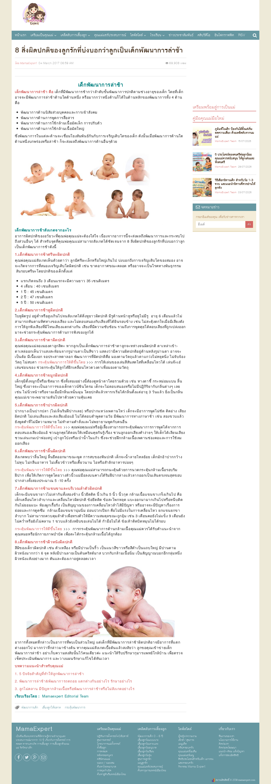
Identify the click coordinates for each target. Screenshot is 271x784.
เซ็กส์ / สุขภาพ (186, 740)
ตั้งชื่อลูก (101, 748)
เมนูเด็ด (182, 744)
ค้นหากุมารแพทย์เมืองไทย (152, 770)
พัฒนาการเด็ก (29, 708)
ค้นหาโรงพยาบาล (106, 767)
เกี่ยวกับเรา (227, 729)
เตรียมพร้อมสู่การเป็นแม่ (214, 107)
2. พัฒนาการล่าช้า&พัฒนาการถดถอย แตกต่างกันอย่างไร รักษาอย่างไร (73, 681)
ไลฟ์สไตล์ (136, 35)
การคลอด (102, 751)
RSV (241, 35)
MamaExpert (34, 15)
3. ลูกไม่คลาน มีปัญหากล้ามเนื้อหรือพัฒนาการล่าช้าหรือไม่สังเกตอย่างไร (74, 688)
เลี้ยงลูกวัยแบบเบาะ (148, 740)
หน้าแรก (20, 35)
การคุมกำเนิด (104, 770)
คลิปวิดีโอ (204, 35)
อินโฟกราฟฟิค (224, 35)
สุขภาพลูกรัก (144, 759)
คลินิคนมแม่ (103, 759)
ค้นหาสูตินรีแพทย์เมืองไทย (111, 774)
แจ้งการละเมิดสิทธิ (229, 755)
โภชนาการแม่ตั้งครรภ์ (108, 744)
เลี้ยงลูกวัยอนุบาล (147, 748)
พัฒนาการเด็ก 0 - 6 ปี (150, 736)
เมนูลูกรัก (143, 763)
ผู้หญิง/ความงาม (187, 736)
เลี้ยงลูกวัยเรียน (146, 751)
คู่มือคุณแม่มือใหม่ (208, 118)
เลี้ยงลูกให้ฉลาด (51, 708)
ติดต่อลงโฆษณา (227, 748)
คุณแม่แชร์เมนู (186, 755)
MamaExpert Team (225, 141)
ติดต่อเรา (224, 744)
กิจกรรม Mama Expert (191, 767)
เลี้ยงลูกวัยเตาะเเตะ (148, 744)
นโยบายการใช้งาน (228, 740)
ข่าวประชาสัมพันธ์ (181, 35)
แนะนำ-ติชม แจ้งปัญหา (231, 751)
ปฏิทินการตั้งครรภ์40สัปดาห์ (112, 736)
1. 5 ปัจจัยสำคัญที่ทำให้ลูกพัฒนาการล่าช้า (49, 673)
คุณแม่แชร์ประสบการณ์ (110, 35)
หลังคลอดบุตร (105, 755)
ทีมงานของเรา (226, 736)
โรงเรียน (155, 35)
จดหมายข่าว (209, 207)
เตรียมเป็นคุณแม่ (41, 35)
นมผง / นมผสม (105, 763)
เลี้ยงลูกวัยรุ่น (145, 755)
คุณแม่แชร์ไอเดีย (187, 751)
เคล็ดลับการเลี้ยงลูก (74, 35)
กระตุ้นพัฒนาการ (75, 708)
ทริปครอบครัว (186, 748)
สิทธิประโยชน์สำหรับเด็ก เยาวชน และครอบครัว (195, 761)
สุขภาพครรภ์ (104, 740)
